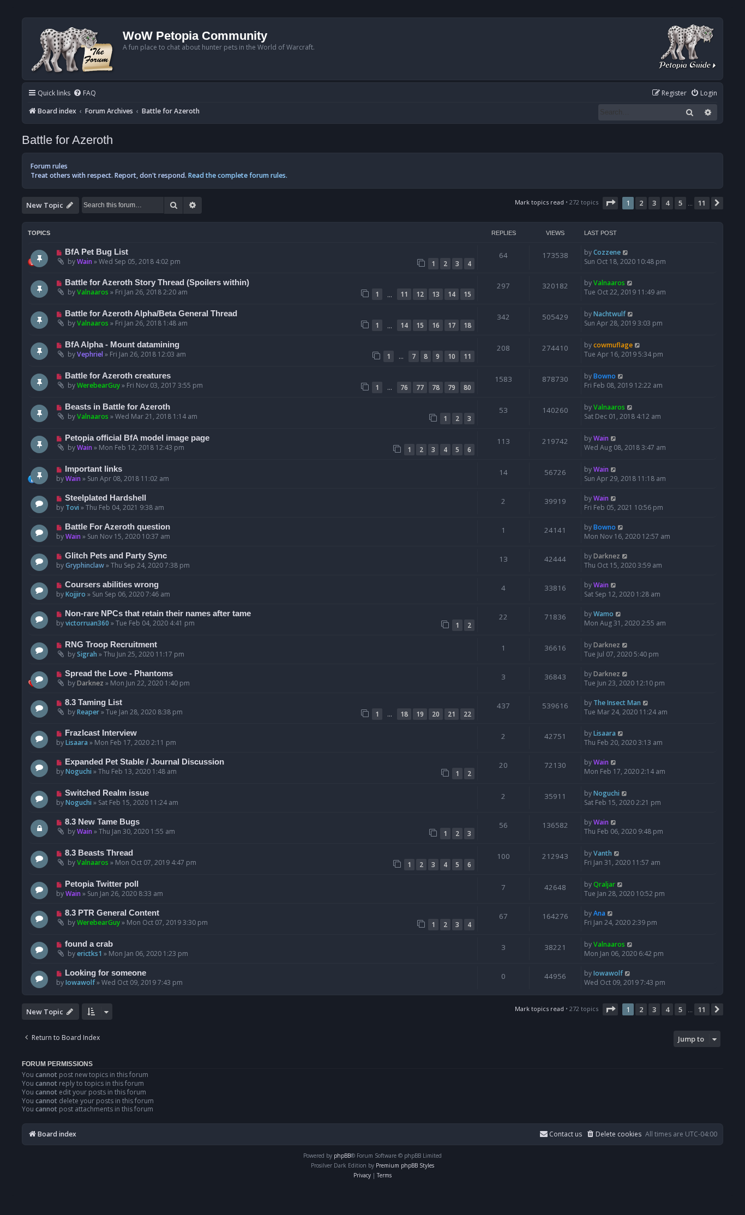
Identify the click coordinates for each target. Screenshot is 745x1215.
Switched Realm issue (107, 793)
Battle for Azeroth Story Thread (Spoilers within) (157, 282)
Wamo (603, 613)
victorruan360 (87, 623)
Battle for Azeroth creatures (118, 375)
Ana (599, 913)
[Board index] (74, 49)
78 (436, 387)
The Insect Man (617, 702)
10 (451, 356)
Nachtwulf (609, 313)
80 (467, 387)
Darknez (606, 556)
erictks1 (89, 953)
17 (451, 325)
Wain (84, 261)
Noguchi (78, 771)
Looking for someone (105, 973)
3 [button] (654, 203)
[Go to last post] (625, 252)
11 (404, 294)
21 (451, 714)
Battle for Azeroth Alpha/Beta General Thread (151, 313)
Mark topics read (539, 202)
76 (404, 387)
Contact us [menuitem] (565, 1134)
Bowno (604, 376)
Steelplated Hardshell (105, 498)
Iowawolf (80, 982)
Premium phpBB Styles (405, 1165)
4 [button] (667, 203)
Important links (93, 469)
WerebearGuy (98, 385)
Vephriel (90, 354)
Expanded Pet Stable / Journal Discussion (144, 761)
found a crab (89, 944)
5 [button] (680, 203)
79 (451, 387)
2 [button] (641, 203)
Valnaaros (93, 292)
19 (420, 714)
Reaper (88, 712)
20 (436, 714)
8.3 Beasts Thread (99, 853)
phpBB (342, 1155)
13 (436, 294)
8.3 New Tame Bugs (102, 821)
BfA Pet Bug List (96, 252)
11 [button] (702, 203)
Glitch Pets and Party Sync (116, 555)
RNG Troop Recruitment (111, 644)
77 (420, 387)
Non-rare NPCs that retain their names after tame (158, 613)
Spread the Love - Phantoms (119, 673)
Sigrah (87, 654)
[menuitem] (84, 93)
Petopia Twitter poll (102, 884)
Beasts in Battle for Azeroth (117, 406)
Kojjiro (75, 594)
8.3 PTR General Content (112, 913)
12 (420, 294)
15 (467, 294)
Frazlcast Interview (101, 733)
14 (451, 294)
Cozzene (607, 252)
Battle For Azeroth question (117, 526)
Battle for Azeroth (67, 140)
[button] (610, 203)
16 (436, 325)
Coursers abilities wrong (112, 584)
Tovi (72, 507)
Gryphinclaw (84, 565)
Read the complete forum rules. (237, 175)
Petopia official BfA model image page (137, 438)
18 (467, 325)
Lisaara (76, 742)
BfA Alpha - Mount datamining (122, 344)
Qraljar (604, 884)
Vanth (602, 853)
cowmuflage (613, 345)
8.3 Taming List (93, 702)
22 (467, 714)
